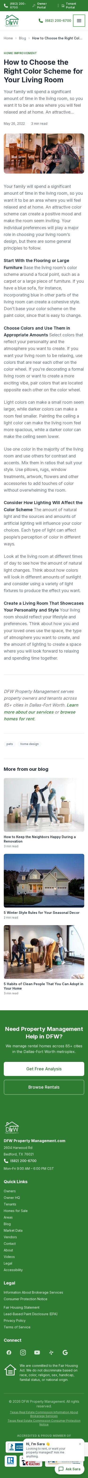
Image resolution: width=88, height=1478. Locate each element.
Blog (22, 38)
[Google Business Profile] (65, 1352)
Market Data (13, 1230)
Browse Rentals (44, 1087)
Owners (10, 1191)
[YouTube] (37, 1352)
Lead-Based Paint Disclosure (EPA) (31, 1314)
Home (8, 38)
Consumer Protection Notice (25, 1299)
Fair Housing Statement (21, 1307)
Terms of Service (17, 1327)
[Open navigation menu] (79, 20)
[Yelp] (51, 1352)
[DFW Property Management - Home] (12, 20)
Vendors (10, 1237)
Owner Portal (42, 5)
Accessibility (13, 1270)
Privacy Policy (15, 1320)
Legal (8, 1263)
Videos (9, 1257)
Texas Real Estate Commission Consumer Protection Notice (44, 1422)
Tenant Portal (71, 5)
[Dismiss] (80, 1444)
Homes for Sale (16, 1211)
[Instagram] (23, 1352)
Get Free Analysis (44, 1068)
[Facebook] (9, 1352)
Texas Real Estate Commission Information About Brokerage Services (44, 1414)
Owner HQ (12, 1198)
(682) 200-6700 (18, 5)
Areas (8, 1217)
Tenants (10, 1204)
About (8, 1250)
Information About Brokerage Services (33, 1292)
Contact (10, 1244)
